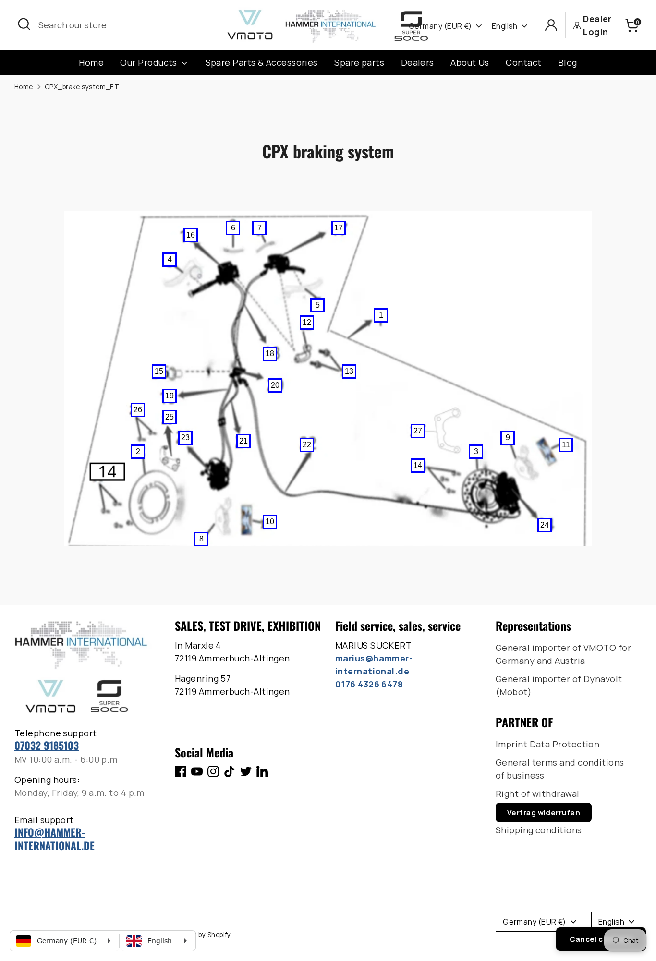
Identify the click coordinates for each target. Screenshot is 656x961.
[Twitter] (246, 771)
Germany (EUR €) (440, 26)
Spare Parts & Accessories (262, 62)
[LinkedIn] (262, 771)
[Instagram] (213, 771)
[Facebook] (180, 771)
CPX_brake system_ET (82, 87)
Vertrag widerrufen (543, 812)
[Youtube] (197, 771)
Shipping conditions (539, 830)
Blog (567, 62)
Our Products (149, 62)
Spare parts (359, 62)
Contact (523, 62)
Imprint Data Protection (547, 744)
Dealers (417, 62)
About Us (469, 62)
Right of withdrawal (538, 793)
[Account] (551, 25)
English (505, 26)
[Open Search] (24, 24)
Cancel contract (601, 939)
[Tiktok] (229, 771)
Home (91, 62)
